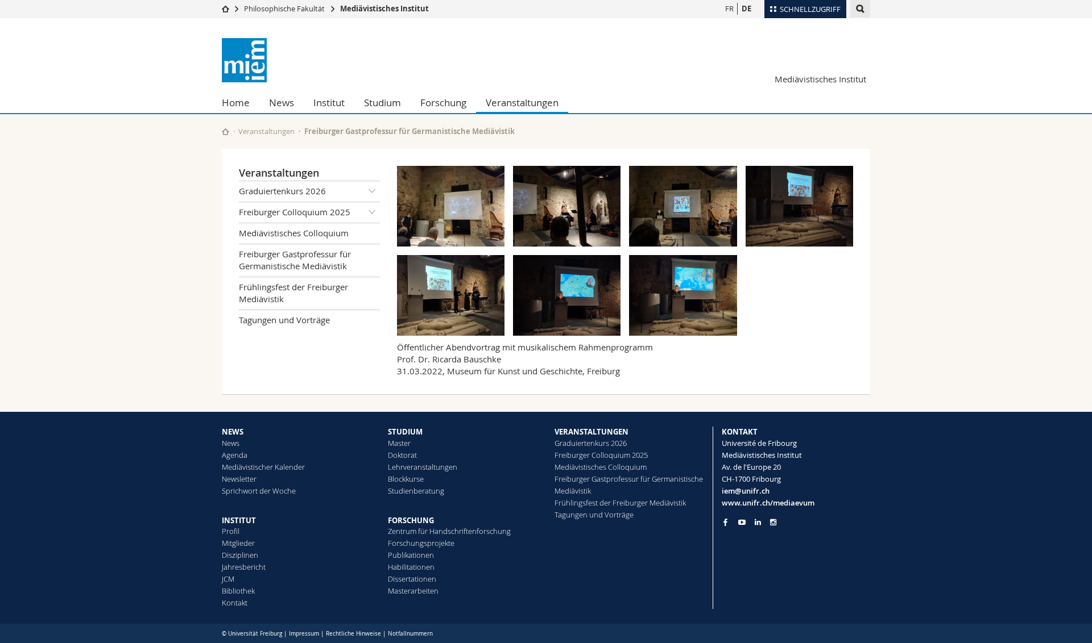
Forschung (443, 102)
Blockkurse (406, 479)
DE (746, 8)
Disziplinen (240, 555)
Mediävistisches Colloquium (294, 233)
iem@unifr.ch (746, 491)
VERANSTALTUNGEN (591, 432)
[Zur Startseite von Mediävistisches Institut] (290, 60)
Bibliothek (238, 591)
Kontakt (234, 603)
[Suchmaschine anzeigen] (860, 9)
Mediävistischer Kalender (263, 467)
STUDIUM (405, 432)
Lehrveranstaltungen (422, 467)
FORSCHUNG (411, 520)
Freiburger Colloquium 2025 (294, 212)
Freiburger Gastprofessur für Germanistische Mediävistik (409, 131)
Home (236, 102)
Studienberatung (416, 491)
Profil (230, 531)
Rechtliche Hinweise (353, 633)
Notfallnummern (410, 633)
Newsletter (239, 479)
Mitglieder (238, 543)
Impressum (304, 633)
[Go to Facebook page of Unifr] (725, 522)
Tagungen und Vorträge (284, 319)
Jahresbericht (244, 567)
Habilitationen (411, 567)
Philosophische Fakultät (284, 8)
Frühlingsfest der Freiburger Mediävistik (293, 292)
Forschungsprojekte (421, 543)
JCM (228, 579)
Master (399, 443)
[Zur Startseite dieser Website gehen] (225, 131)
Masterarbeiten (413, 591)
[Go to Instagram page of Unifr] (773, 522)
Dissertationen (412, 579)
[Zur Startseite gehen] (225, 8)
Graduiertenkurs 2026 (282, 191)
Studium (382, 102)
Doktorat (402, 455)
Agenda (234, 455)
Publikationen (411, 555)
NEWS (232, 432)
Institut (329, 102)
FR (729, 8)
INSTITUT (239, 520)
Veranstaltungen (522, 102)
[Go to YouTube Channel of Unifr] (742, 522)
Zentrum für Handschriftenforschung (449, 531)
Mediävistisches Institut (384, 8)
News (281, 102)
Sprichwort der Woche (259, 491)
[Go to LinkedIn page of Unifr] (758, 522)
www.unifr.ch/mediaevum (768, 503)
